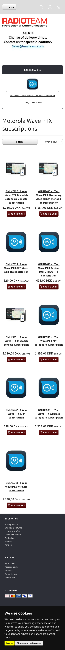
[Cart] (59, 7)
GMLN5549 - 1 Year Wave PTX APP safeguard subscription (49, 340)
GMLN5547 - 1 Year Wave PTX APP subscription (16, 413)
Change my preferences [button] (28, 643)
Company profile (12, 531)
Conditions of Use (13, 534)
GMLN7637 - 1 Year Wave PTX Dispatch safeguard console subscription (16, 197)
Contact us (9, 538)
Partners (8, 544)
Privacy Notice (11, 524)
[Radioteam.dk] (24, 21)
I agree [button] (9, 643)
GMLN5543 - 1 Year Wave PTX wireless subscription (32, 95)
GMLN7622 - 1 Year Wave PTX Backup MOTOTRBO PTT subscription (49, 270)
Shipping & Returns (13, 527)
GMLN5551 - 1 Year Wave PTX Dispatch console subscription (16, 340)
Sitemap (8, 541)
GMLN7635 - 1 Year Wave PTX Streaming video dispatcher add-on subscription (49, 197)
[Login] (50, 7)
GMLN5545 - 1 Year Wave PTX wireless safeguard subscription (49, 413)
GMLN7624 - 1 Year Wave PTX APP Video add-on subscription (16, 268)
